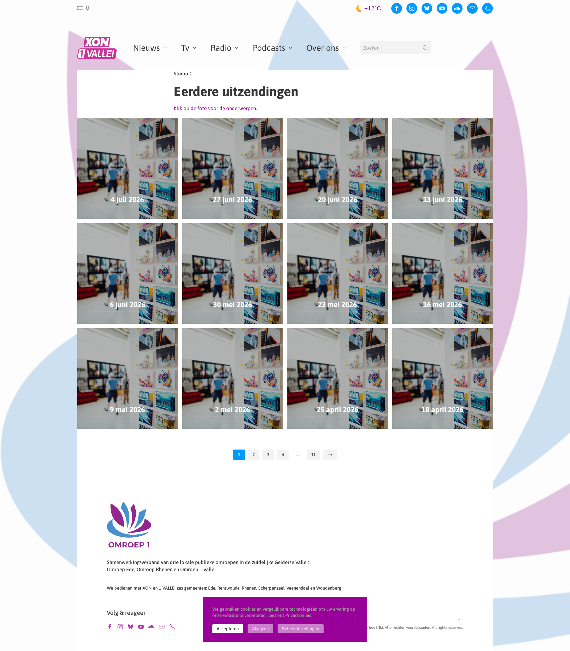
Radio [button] (221, 48)
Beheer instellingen (300, 628)
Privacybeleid (298, 615)
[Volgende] (330, 455)
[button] (84, 8)
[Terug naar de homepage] (98, 47)
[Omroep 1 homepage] (129, 527)
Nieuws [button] (146, 48)
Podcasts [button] (269, 48)
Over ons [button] (322, 48)
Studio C (183, 74)
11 (313, 454)
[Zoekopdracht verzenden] (425, 47)
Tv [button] (185, 48)
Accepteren (228, 628)
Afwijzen (260, 628)
